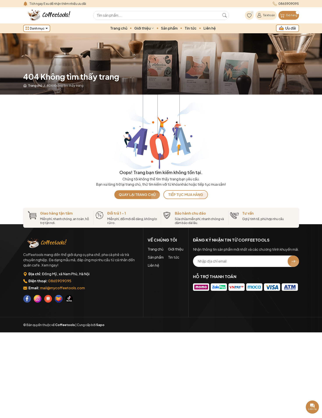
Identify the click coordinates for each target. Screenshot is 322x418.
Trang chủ (118, 28)
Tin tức (190, 28)
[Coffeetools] (49, 15)
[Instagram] (37, 299)
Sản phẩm (169, 28)
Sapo (100, 325)
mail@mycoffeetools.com (62, 288)
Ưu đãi (290, 28)
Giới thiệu (142, 28)
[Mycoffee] (47, 243)
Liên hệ (209, 28)
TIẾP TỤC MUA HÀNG (185, 194)
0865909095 (59, 281)
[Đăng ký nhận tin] (293, 261)
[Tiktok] (69, 299)
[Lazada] (58, 299)
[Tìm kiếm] (224, 15)
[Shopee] (48, 299)
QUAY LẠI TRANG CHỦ (137, 194)
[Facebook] (27, 299)
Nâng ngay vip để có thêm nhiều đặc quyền (59, 3)
